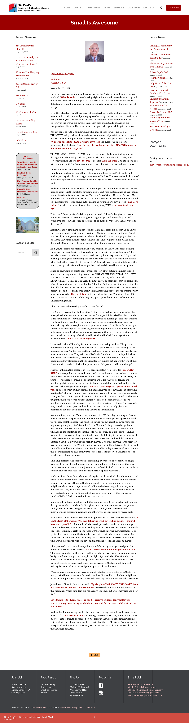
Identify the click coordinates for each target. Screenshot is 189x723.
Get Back (20, 104)
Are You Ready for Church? (25, 47)
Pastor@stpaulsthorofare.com (141, 684)
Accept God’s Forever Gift (27, 86)
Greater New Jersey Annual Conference (77, 707)
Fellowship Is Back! (159, 72)
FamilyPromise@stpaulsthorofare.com (145, 695)
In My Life (21, 140)
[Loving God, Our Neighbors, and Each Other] (29, 7)
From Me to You (24, 95)
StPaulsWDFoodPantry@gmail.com (143, 693)
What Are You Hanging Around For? (27, 74)
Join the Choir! (157, 78)
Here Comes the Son (26, 132)
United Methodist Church (41, 707)
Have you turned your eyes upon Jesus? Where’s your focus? (27, 60)
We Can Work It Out (26, 112)
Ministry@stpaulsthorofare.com (142, 687)
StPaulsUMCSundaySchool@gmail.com (145, 690)
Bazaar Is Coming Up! (161, 112)
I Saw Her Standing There (25, 122)
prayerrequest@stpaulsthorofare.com (169, 165)
